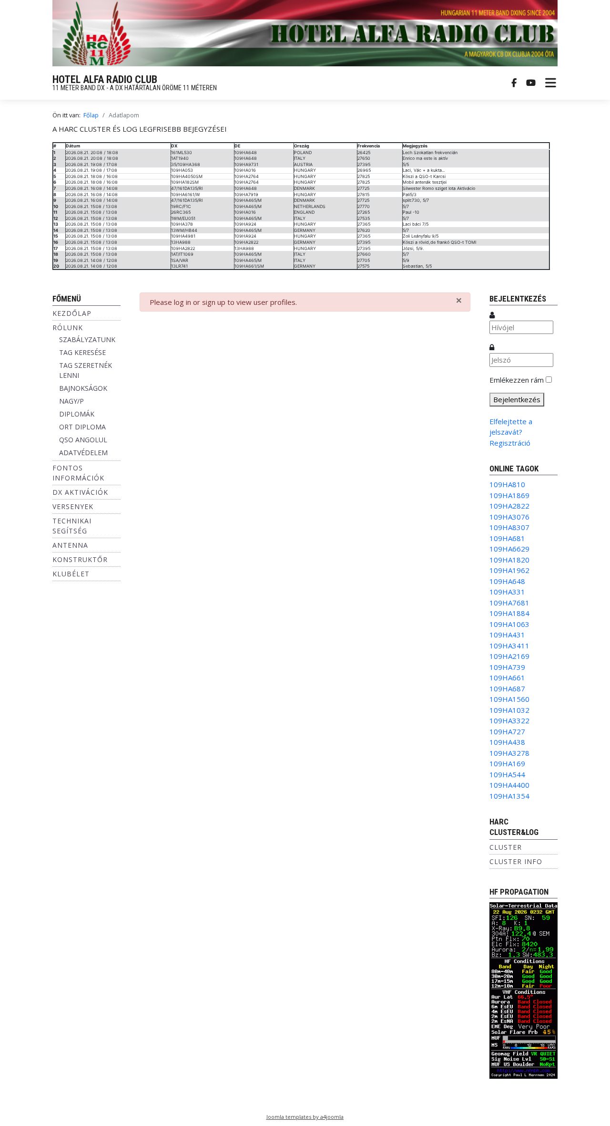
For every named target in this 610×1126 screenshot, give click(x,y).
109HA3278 (509, 753)
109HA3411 (509, 645)
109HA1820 (509, 559)
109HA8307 (509, 527)
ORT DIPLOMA (82, 426)
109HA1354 (509, 796)
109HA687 (507, 688)
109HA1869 (509, 495)
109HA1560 (509, 699)
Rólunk (67, 327)
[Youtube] (531, 83)
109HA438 (507, 742)
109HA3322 (509, 720)
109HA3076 (509, 516)
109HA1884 (509, 613)
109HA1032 (509, 710)
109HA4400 (509, 785)
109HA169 (507, 763)
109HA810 (507, 484)
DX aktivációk (80, 492)
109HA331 (507, 591)
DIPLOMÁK (76, 413)
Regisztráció (509, 443)
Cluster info (515, 861)
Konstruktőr (80, 559)
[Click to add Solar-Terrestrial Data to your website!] (523, 989)
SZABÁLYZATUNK (87, 339)
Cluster (505, 847)
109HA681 (507, 538)
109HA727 (507, 731)
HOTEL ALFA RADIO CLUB (104, 79)
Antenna (70, 545)
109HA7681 (509, 602)
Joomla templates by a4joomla (305, 1116)
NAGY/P (71, 401)
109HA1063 (509, 624)
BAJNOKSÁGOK (83, 388)
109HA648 (507, 581)
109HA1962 (509, 570)
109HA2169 (509, 656)
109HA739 (507, 667)
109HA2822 (509, 506)
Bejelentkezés (516, 399)
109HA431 (507, 634)
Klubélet (71, 573)
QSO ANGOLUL (83, 439)
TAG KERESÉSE (82, 352)
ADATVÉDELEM (83, 452)
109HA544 (507, 774)
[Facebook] (514, 83)
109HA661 (507, 677)
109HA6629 (509, 548)
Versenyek (72, 506)
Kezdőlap (72, 313)
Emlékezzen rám (516, 380)
